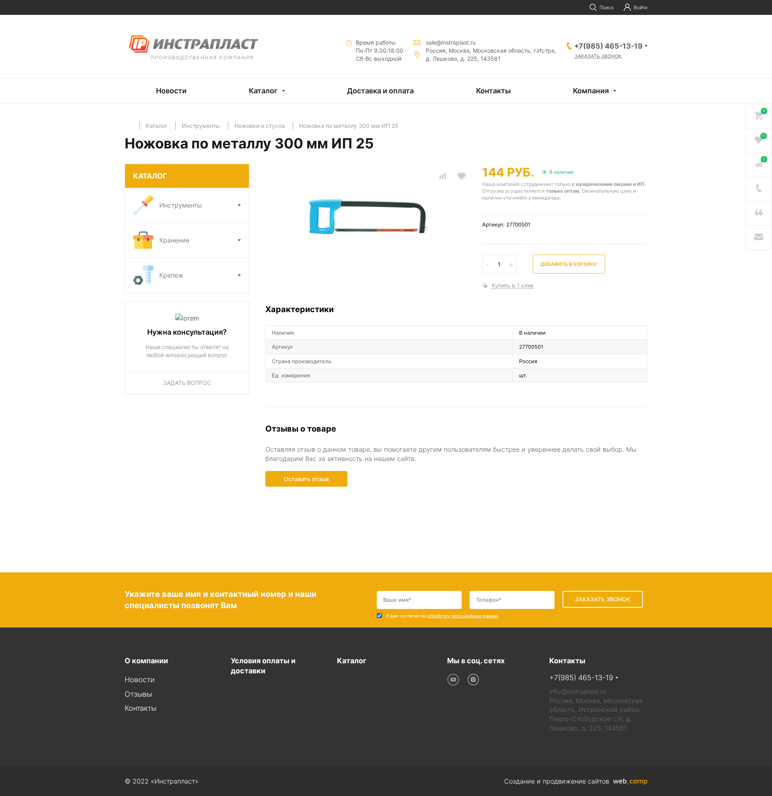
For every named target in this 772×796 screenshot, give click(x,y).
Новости (171, 90)
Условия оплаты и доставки (263, 665)
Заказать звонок (598, 56)
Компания (591, 90)
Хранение (174, 240)
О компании (146, 660)
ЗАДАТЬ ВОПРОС (187, 382)
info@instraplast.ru (577, 691)
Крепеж (171, 275)
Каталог (263, 90)
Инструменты (180, 205)
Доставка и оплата (380, 90)
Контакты (493, 90)
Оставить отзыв (306, 478)
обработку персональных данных (463, 616)
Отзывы (138, 694)
